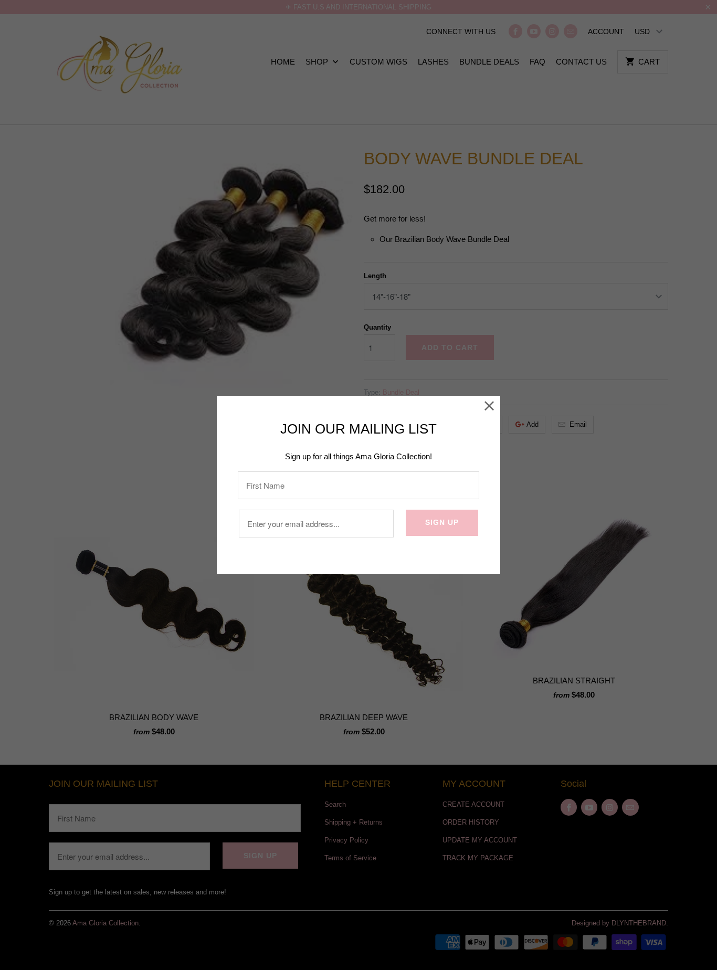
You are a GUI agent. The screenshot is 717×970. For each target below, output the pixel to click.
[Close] (489, 406)
